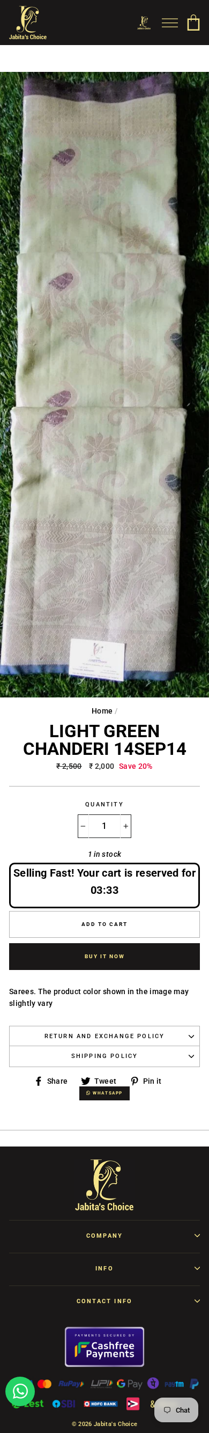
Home (102, 711)
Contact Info (104, 1301)
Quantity (104, 804)
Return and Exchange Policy (104, 1036)
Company (104, 1235)
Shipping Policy (104, 1056)
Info (104, 1268)
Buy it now (105, 956)
